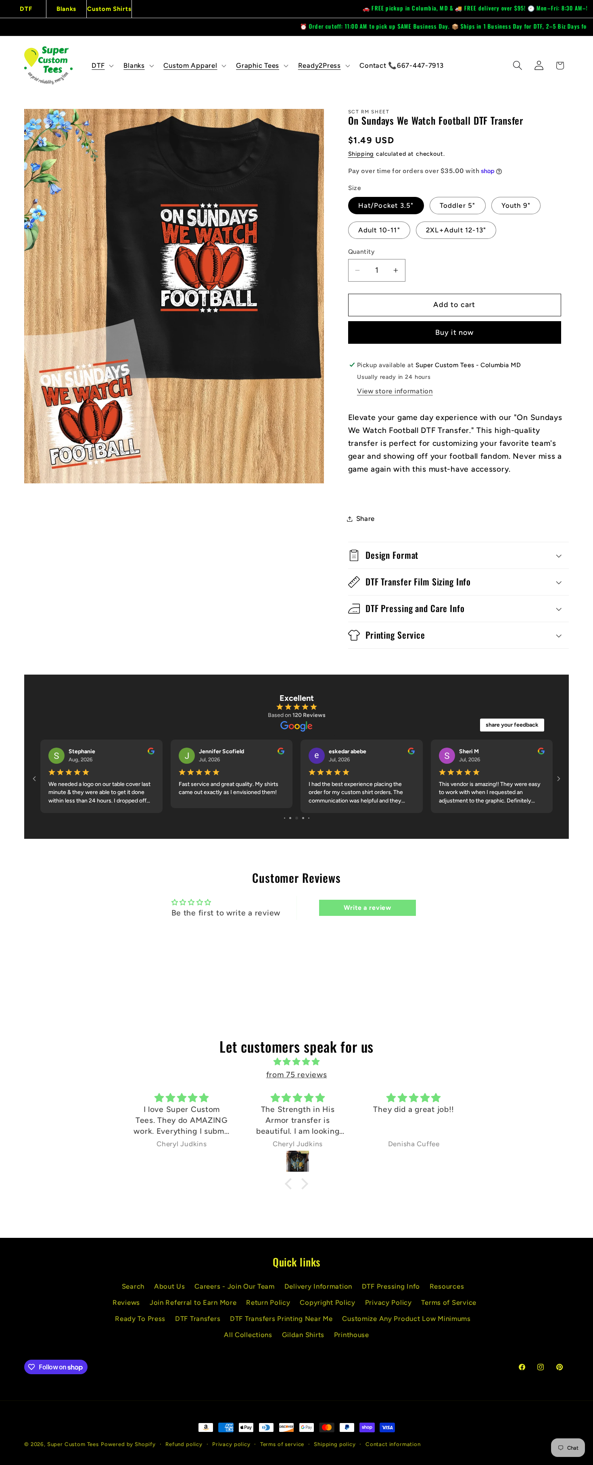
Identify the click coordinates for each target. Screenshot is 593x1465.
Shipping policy (335, 1449)
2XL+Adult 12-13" (456, 230)
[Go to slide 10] (308, 823)
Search (133, 1291)
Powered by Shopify (128, 1449)
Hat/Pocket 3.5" (386, 205)
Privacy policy (231, 1449)
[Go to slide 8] (296, 823)
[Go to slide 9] (303, 823)
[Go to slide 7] (290, 823)
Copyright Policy (327, 1308)
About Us (169, 1291)
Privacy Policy (388, 1308)
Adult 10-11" (379, 230)
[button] (102, 65)
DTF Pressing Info (391, 1291)
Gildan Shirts (303, 1340)
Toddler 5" (458, 205)
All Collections (248, 1340)
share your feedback (512, 724)
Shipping (361, 153)
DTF (26, 9)
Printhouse (351, 1340)
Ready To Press (140, 1324)
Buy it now (454, 332)
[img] (296, 1067)
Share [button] (365, 518)
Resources (447, 1291)
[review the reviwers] (541, 752)
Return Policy (268, 1308)
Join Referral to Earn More (193, 1308)
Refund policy (184, 1449)
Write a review (367, 913)
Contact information (393, 1449)
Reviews (126, 1308)
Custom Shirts (109, 9)
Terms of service (282, 1449)
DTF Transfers (197, 1324)
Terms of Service (448, 1308)
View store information (395, 391)
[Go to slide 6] (284, 823)
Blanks (66, 9)
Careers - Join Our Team (234, 1291)
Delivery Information (318, 1291)
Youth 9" (516, 205)
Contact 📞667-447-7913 (401, 65)
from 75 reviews (296, 1080)
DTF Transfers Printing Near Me (281, 1324)
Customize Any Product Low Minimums (406, 1324)
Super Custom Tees (73, 1449)
